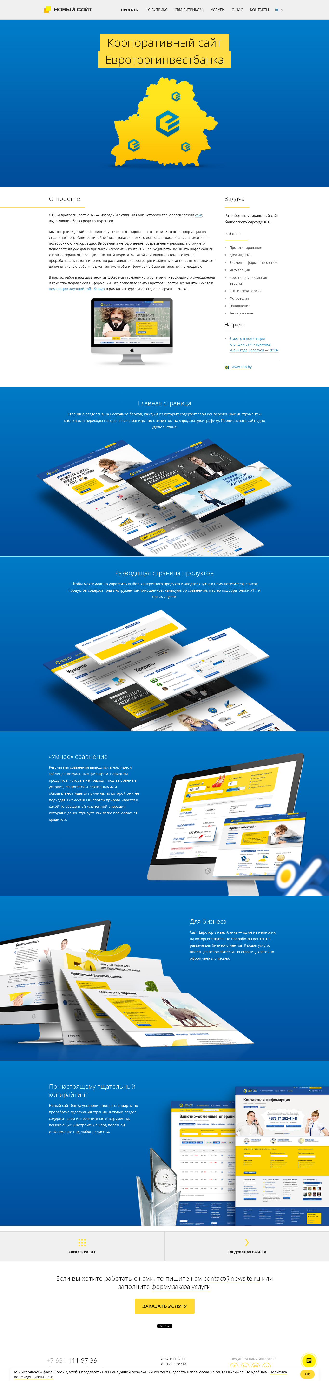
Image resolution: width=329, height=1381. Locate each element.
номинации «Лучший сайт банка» (77, 289)
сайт (198, 215)
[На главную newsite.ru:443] (68, 9)
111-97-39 (72, 1360)
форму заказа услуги (181, 1286)
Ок (307, 1374)
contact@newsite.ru (232, 1278)
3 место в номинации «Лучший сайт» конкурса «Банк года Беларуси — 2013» (254, 344)
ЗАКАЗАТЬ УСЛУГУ (164, 1306)
